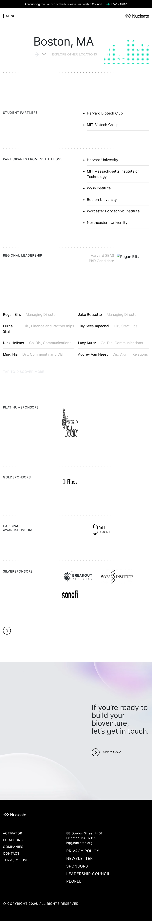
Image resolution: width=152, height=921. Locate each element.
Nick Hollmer (13, 343)
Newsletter (79, 858)
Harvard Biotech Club (105, 113)
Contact (11, 853)
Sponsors (77, 866)
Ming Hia (10, 354)
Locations (13, 840)
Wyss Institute (99, 188)
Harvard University (102, 160)
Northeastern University (107, 222)
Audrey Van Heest (93, 354)
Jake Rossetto (90, 314)
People (74, 881)
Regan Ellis (12, 314)
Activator (12, 833)
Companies (13, 847)
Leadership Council (88, 873)
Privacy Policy (82, 851)
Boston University (102, 200)
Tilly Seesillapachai (93, 326)
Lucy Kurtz (87, 343)
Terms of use (15, 860)
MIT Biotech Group (103, 125)
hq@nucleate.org (79, 843)
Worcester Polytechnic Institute (113, 211)
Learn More (119, 4)
